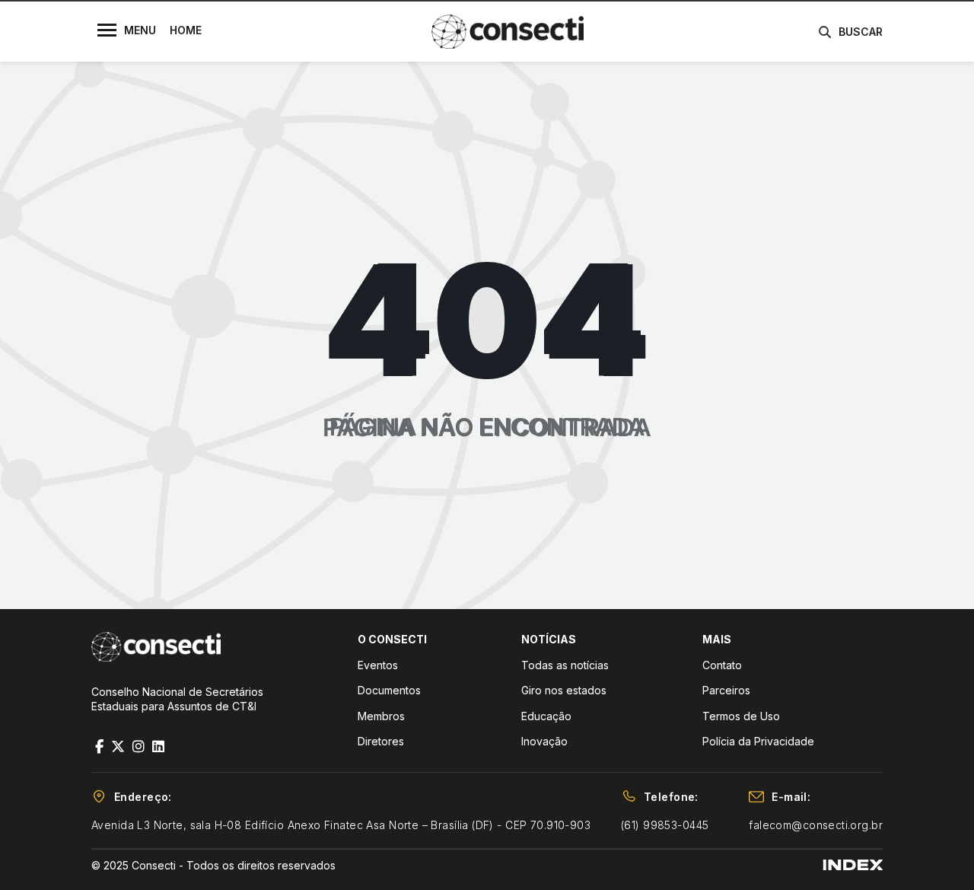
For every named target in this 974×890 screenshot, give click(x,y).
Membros (381, 716)
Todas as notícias (565, 665)
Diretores (381, 741)
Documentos (389, 690)
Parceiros (726, 690)
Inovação (544, 741)
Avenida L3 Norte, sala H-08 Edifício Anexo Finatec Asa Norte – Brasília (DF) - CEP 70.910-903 (340, 824)
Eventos (378, 665)
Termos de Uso (741, 716)
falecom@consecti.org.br (816, 824)
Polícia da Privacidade (758, 741)
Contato (722, 665)
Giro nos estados (563, 690)
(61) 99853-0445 (664, 824)
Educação (546, 716)
